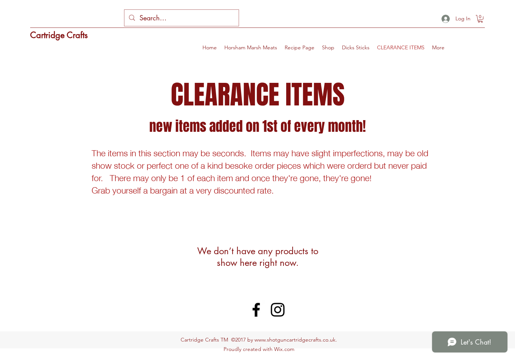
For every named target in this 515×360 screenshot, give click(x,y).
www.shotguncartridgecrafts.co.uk (295, 339)
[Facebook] (256, 310)
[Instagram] (277, 310)
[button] (480, 19)
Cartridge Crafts (59, 35)
